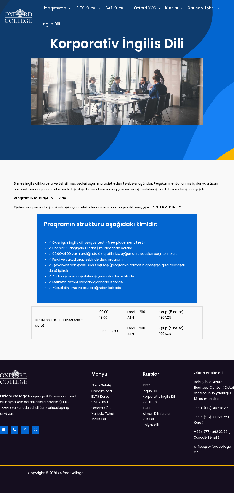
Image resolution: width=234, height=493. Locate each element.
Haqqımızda (54, 8)
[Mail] (4, 430)
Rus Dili (148, 419)
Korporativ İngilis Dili (159, 396)
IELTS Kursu (86, 8)
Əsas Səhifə (101, 385)
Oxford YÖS (145, 8)
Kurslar (171, 8)
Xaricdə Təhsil (201, 8)
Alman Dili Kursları (157, 413)
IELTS (146, 385)
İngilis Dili (51, 24)
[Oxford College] (18, 15)
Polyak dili (151, 424)
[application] (68, 8)
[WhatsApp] (25, 430)
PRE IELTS (150, 402)
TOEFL (147, 407)
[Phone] (14, 430)
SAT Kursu (115, 8)
